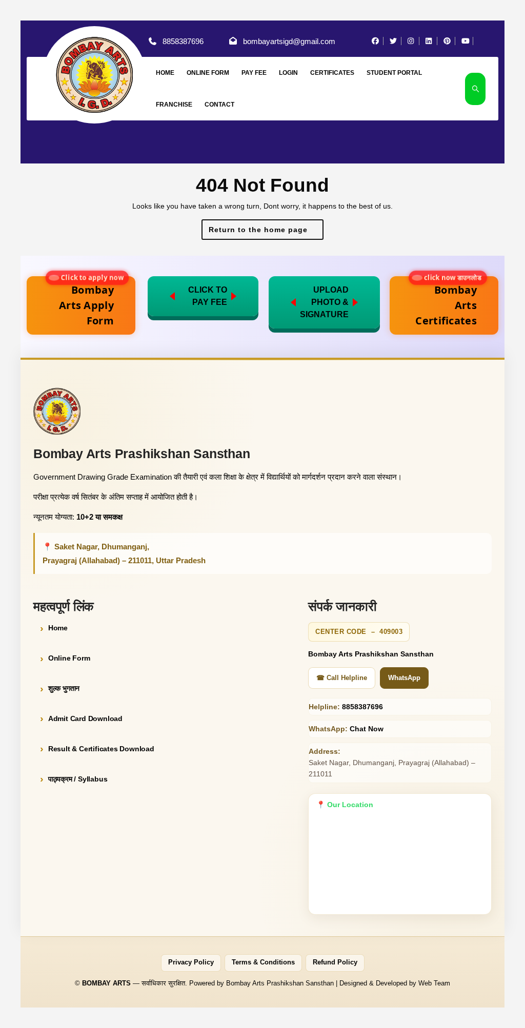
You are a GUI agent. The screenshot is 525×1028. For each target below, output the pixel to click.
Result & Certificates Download (101, 749)
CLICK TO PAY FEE (207, 295)
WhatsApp (404, 678)
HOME (165, 72)
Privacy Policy (191, 962)
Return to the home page (266, 232)
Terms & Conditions (263, 962)
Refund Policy (335, 962)
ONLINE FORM (208, 72)
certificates (332, 72)
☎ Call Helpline (341, 678)
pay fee (254, 72)
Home (58, 628)
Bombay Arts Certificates (447, 301)
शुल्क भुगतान (63, 688)
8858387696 (183, 41)
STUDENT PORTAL (394, 72)
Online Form (69, 658)
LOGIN (288, 72)
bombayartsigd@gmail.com (289, 41)
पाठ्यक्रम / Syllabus (78, 779)
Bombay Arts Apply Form (90, 301)
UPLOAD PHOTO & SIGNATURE (324, 302)
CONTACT (219, 104)
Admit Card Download (85, 718)
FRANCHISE (174, 104)
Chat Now (366, 729)
